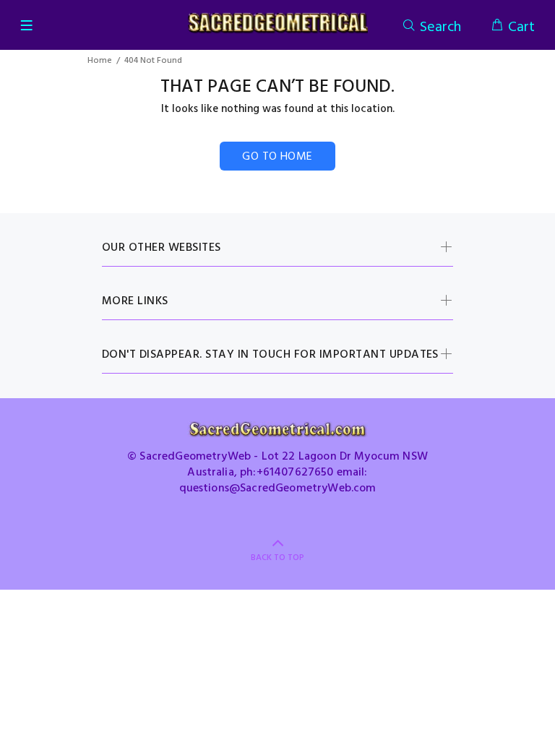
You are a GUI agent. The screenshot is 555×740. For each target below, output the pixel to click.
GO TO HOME (277, 156)
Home (99, 60)
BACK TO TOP (277, 558)
